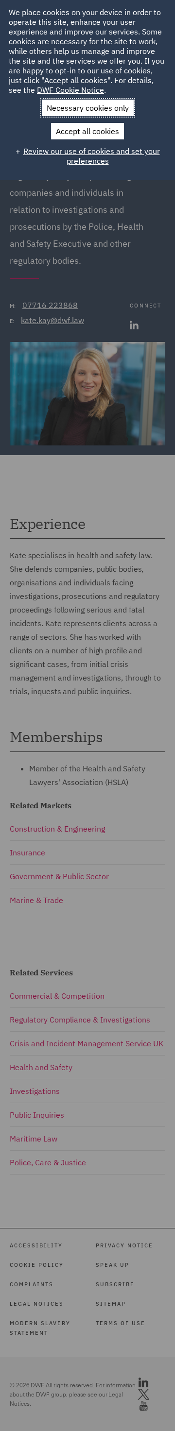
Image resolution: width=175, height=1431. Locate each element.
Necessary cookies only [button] (88, 108)
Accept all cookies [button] (87, 131)
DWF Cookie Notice (70, 90)
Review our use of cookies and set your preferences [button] (91, 156)
